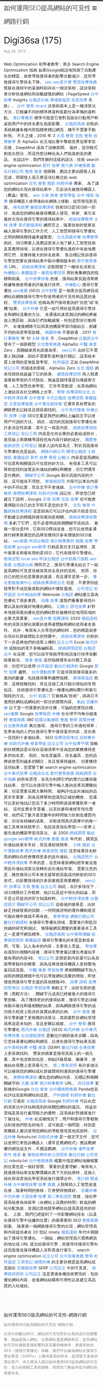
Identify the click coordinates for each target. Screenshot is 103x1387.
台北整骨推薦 (49, 344)
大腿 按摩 (29, 1083)
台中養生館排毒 (48, 403)
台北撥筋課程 (33, 1035)
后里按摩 (79, 99)
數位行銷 (70, 1047)
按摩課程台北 (78, 391)
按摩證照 (76, 397)
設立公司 (65, 642)
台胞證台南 (39, 99)
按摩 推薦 (47, 1184)
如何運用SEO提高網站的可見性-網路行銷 (49, 14)
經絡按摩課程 (85, 427)
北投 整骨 (83, 135)
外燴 (56, 713)
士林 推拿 (49, 195)
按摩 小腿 (17, 415)
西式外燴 (33, 850)
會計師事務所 (62, 540)
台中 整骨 (77, 1023)
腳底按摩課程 (42, 207)
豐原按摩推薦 (85, 81)
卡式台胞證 (56, 397)
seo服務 (11, 713)
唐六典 (67, 165)
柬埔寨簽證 (60, 99)
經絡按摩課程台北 (49, 582)
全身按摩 (87, 1047)
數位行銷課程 (66, 665)
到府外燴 (64, 183)
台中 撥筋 (85, 195)
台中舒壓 (49, 290)
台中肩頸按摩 (16, 1047)
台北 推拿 (39, 1089)
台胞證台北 (39, 773)
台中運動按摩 (44, 671)
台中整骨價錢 (78, 934)
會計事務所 (23, 117)
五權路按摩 (27, 1267)
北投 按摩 (69, 499)
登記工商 (29, 433)
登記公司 (12, 367)
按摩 (42, 1196)
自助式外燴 (48, 493)
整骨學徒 (68, 195)
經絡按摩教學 (81, 219)
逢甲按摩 (86, 1148)
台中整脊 (37, 397)
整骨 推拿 (33, 171)
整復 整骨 (69, 719)
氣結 (81, 701)
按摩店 (15, 886)
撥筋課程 (90, 618)
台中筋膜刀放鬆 (74, 558)
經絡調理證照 (70, 648)
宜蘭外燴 (89, 1190)
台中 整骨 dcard (31, 105)
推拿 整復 (33, 659)
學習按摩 (56, 969)
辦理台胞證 (76, 451)
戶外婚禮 (61, 1095)
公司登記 (29, 445)
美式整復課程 (30, 224)
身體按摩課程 (25, 493)
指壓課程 (61, 618)
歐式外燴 (42, 838)
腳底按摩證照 (53, 272)
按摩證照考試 (66, 737)
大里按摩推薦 (21, 403)
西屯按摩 (78, 606)
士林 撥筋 (81, 844)
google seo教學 (31, 546)
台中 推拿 (81, 1011)
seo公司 (69, 350)
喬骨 (61, 391)
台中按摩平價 (77, 743)
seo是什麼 (62, 81)
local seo (29, 558)
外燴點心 (12, 272)
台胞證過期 (55, 934)
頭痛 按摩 (49, 600)
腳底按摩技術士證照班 (48, 1154)
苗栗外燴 (87, 719)
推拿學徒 (38, 743)
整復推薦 (17, 719)
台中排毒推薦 (72, 1255)
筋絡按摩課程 (34, 266)
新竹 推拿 (12, 1154)
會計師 (83, 1178)
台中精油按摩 (29, 594)
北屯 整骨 (37, 183)
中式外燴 (12, 1196)
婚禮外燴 (42, 1261)
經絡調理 (84, 773)
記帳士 (64, 457)
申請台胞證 (39, 540)
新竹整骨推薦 (62, 773)
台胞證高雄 (75, 123)
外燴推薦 (82, 165)
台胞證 (67, 594)
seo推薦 (20, 290)
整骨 (89, 1255)
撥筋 (51, 183)
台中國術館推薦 (63, 1089)
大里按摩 (29, 1196)
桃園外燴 (53, 332)
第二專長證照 (65, 1065)
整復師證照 (55, 481)
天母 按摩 (51, 499)
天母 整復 (31, 886)
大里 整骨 (65, 135)
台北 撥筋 (85, 367)
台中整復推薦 (41, 1160)
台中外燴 (30, 308)
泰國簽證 (29, 272)
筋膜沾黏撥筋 (47, 719)
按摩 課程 (78, 981)
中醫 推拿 (88, 344)
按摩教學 (90, 236)
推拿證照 (12, 558)
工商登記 (12, 433)
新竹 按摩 (51, 165)
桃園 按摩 (84, 540)
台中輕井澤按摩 (75, 898)
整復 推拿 (60, 838)
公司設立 (58, 1267)
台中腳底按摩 (25, 1184)
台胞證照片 (83, 856)
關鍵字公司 (35, 475)
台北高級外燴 (69, 236)
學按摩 (91, 946)
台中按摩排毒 (37, 278)
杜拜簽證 (61, 362)
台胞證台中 (89, 338)
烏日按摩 (86, 1083)
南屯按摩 (21, 207)
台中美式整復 (73, 409)
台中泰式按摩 (16, 773)
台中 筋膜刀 (39, 695)
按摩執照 (43, 713)
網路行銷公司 (53, 451)
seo (48, 81)
